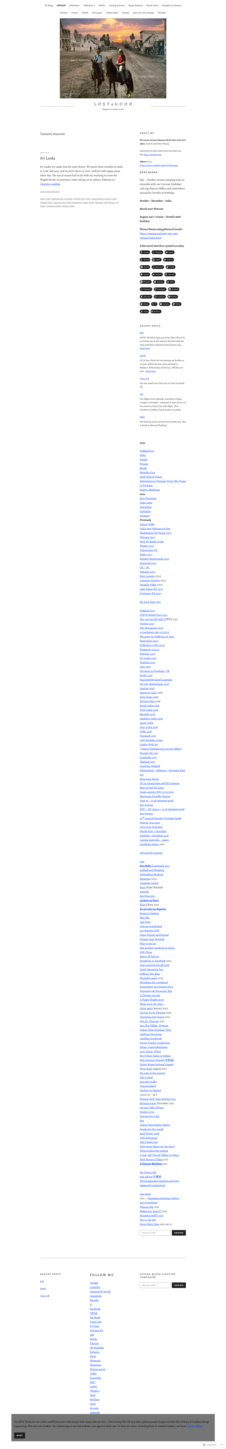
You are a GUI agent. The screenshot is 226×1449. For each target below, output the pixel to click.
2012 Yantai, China (150, 1051)
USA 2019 (145, 667)
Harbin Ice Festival (150, 1090)
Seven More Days (149, 1224)
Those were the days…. (152, 1004)
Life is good (146, 1077)
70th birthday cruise (151, 740)
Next (142, 887)
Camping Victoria (150, 580)
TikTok (93, 1313)
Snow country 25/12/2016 (157, 792)
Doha (143, 455)
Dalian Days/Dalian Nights (155, 1125)
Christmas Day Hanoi (152, 1017)
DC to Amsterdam (160, 783)
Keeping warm (148, 1103)
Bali (141, 332)
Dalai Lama (146, 503)
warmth (144, 892)
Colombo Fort (79, 198)
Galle (88, 198)
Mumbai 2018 (147, 714)
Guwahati (145, 511)
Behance (95, 1352)
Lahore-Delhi (147, 524)
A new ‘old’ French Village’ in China (159, 1155)
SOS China (146, 952)
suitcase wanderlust (151, 926)
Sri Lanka (47, 158)
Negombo (99, 202)
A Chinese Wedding (151, 1164)
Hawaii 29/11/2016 (150, 822)
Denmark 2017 (148, 736)
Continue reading (50, 184)
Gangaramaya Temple (100, 198)
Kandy (91, 202)
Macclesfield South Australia (156, 680)
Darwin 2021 (147, 623)
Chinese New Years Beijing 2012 (158, 1099)
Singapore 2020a (149, 649)
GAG (92, 1382)
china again (146, 1008)
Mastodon (95, 1365)
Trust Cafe (96, 1322)
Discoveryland (148, 1086)
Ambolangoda (57, 198)
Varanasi (144, 515)
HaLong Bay (147, 1207)
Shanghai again (148, 978)
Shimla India (147, 701)
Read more (145, 348)
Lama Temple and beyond (154, 935)
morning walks (148, 1082)
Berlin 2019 (146, 675)
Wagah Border (68, 206)
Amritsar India (148, 693)
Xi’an (143, 905)
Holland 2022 (147, 610)
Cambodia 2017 (148, 757)
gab (92, 1335)
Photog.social (97, 1369)
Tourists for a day (149, 1116)
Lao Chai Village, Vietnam (154, 1025)
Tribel (93, 1373)
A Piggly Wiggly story (152, 1000)
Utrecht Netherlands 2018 (154, 684)
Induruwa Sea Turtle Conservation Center (70, 202)
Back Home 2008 (149, 1133)
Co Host (94, 1326)
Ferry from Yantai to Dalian (155, 1056)
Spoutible (95, 1378)
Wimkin (94, 1391)
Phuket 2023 (147, 546)
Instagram (96, 1296)
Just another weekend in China (157, 948)
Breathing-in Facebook (153, 961)
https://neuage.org (152, 154)
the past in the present (152, 1073)
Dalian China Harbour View (156, 1030)
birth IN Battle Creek (152, 541)
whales (143, 459)
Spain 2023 (165, 533)
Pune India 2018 (149, 710)
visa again (145, 1194)
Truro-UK (144, 378)
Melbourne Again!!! (151, 1211)
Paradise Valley (148, 585)
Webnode (95, 1360)
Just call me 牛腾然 (150, 1177)
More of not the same (152, 787)
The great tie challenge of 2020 (157, 636)
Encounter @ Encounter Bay (156, 991)
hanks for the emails (152, 1129)
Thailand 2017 (147, 762)
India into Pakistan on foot (155, 528)
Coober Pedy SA (149, 744)
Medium (95, 1399)
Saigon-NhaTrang (150, 490)
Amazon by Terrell (100, 1291)
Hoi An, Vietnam (149, 1021)
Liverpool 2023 (148, 563)
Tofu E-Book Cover (149, 1142)
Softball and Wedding (152, 870)
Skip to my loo (148, 943)
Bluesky (94, 1300)
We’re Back (146, 1069)
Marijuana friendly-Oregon (155, 796)
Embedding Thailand (151, 874)
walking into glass (150, 974)
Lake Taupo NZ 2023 (151, 589)
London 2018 (147, 688)
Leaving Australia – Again (154, 840)
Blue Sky (145, 917)
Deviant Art (96, 1330)
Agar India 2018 (149, 727)
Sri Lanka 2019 (148, 658)
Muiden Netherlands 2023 (154, 559)
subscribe (179, 1233)
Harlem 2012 (147, 1112)
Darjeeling (146, 507)
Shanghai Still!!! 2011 (151, 1215)
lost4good (114, 104)
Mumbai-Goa (147, 472)
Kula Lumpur (147, 576)
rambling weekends (151, 1038)
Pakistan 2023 (147, 572)
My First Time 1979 (150, 602)
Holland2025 (147, 451)
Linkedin (95, 1287)
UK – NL (145, 567)
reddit (93, 1386)
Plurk (93, 1356)
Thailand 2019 (147, 662)
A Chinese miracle (150, 995)
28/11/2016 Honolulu (151, 827)
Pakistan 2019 (147, 654)
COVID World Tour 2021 (153, 615)
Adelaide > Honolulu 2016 (154, 835)
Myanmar (145, 879)
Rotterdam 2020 (149, 641)
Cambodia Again (149, 844)
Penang (144, 464)
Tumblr (94, 1283)
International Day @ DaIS (154, 965)
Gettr (93, 1404)
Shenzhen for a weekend (154, 982)
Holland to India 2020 (152, 645)
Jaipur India (146, 723)
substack (95, 1412)
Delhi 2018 (146, 731)
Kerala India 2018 (149, 705)
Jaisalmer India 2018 (151, 718)
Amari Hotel (45, 198)
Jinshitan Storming (151, 1034)
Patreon (94, 1343)
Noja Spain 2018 (149, 697)
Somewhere (156, 987)
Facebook (95, 1309)
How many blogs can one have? (157, 1146)
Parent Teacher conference (155, 1043)
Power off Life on (149, 956)
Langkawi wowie (149, 883)
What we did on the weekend (154, 1151)
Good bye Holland (150, 766)
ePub (92, 1395)
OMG (142, 416)
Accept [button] (19, 1435)
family (143, 355)
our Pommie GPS (149, 930)
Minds (93, 1339)
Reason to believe (149, 913)
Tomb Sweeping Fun (151, 969)
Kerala (143, 468)
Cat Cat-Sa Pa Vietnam (152, 1012)
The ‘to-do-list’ (148, 1220)
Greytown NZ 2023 (150, 593)
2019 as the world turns (50, 191)
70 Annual (160, 818)
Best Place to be (147, 896)
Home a (154, 1047)
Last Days (145, 922)
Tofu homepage (148, 1138)
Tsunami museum (53, 206)
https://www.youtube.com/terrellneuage (159, 165)
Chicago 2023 (147, 537)
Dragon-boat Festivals (152, 939)
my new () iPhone (152, 1107)
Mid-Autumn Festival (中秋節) (157, 1060)
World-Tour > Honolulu (153, 831)
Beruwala (68, 198)
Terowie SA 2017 (149, 753)
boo (142, 1120)
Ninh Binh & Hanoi (151, 477)
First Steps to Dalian (151, 1159)
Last (142, 861)
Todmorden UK (148, 550)
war (141, 394)
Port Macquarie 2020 (152, 628)
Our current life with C (153, 619)
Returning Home (149, 779)
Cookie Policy (194, 1426)
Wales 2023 (146, 554)
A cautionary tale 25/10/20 (154, 632)
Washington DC (149, 533)
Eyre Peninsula (148, 498)
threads (94, 1408)
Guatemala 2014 (155, 866)
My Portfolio (97, 1348)
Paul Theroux (109, 202)
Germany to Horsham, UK (154, 671)
